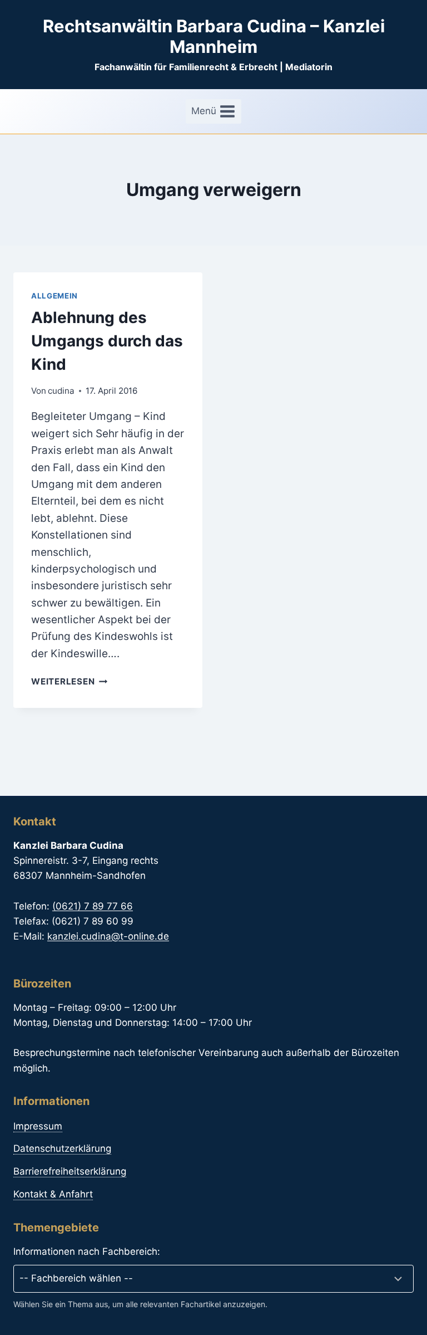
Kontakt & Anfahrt (53, 1194)
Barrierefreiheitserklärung (69, 1171)
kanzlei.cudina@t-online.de (108, 936)
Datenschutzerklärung (62, 1148)
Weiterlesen (69, 681)
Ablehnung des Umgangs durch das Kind (107, 341)
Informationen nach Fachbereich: (86, 1251)
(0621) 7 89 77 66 (92, 906)
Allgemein (54, 295)
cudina (61, 390)
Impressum (37, 1126)
